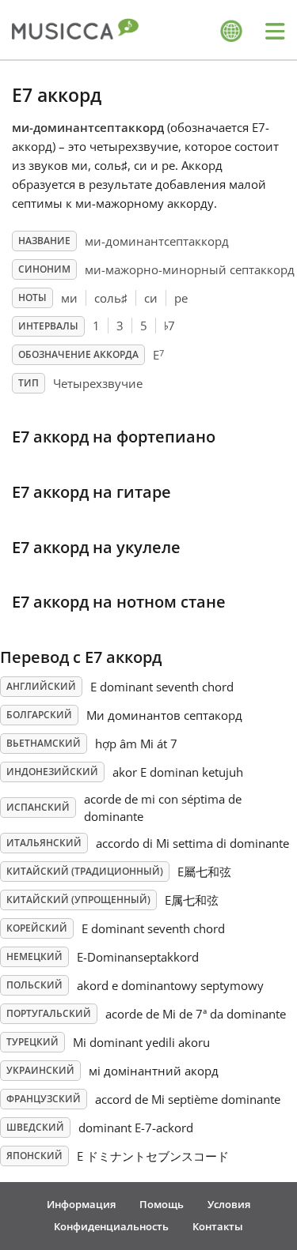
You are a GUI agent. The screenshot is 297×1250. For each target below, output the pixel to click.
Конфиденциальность (111, 1226)
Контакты (217, 1226)
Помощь (161, 1204)
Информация (81, 1204)
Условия (229, 1204)
